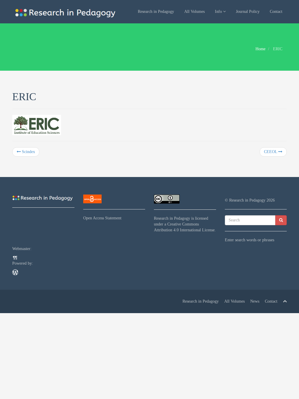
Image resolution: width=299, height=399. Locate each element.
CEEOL (271, 152)
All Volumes (194, 11)
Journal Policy (248, 11)
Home (260, 49)
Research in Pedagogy (156, 11)
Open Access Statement (102, 218)
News (254, 301)
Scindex (28, 152)
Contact (276, 11)
